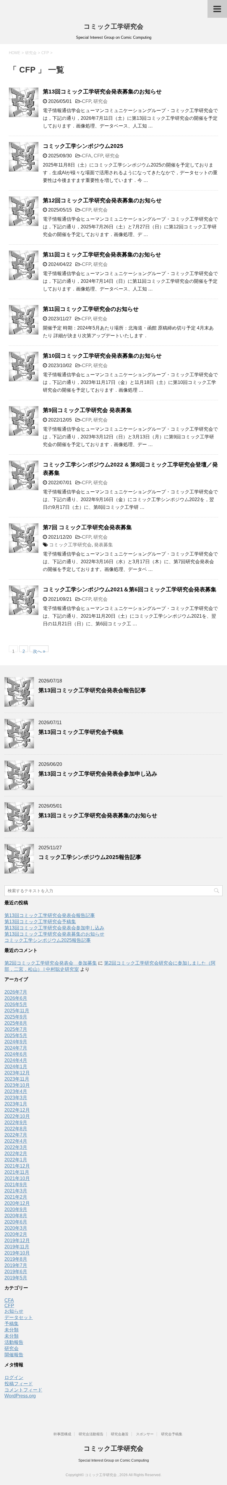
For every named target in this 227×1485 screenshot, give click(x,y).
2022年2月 (15, 1153)
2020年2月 (15, 1234)
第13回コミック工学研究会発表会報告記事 (92, 690)
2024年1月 (15, 1066)
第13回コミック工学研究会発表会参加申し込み (97, 774)
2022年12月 (17, 1110)
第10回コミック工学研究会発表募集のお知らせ (102, 356)
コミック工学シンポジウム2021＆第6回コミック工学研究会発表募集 (129, 589)
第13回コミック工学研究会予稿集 (81, 732)
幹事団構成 (62, 1434)
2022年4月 (15, 1141)
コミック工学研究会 (113, 26)
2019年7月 (15, 1265)
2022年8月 (15, 1128)
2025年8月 (15, 1023)
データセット (18, 1317)
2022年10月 (17, 1116)
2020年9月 (15, 1209)
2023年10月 (17, 1085)
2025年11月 (16, 1010)
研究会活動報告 (91, 1434)
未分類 (11, 1329)
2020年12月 (17, 1203)
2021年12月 (17, 1165)
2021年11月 (16, 1172)
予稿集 (11, 1323)
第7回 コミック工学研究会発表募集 (87, 527)
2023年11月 (16, 1079)
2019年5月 (15, 1277)
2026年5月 (15, 1004)
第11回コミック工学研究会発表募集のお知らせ (102, 254)
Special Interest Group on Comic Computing (113, 1460)
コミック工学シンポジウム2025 (83, 146)
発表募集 (103, 544)
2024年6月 (15, 1054)
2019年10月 (17, 1252)
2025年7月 (15, 1029)
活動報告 (13, 1342)
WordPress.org (20, 1395)
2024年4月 (15, 1060)
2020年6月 (15, 1221)
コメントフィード (23, 1389)
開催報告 (13, 1354)
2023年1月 (15, 1103)
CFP (86, 101)
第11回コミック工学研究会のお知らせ (91, 309)
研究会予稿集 (171, 1434)
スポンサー (145, 1434)
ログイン (13, 1377)
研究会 (100, 101)
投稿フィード (18, 1383)
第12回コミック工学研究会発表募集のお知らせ (102, 200)
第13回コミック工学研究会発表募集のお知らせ (102, 91)
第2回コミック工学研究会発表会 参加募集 (50, 963)
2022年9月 (15, 1122)
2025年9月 (15, 1016)
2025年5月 (15, 1035)
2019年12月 (17, 1240)
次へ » (39, 650)
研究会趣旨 (120, 1434)
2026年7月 (15, 992)
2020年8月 (15, 1215)
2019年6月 (15, 1271)
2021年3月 (15, 1190)
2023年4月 (15, 1091)
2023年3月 (15, 1097)
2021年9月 (15, 1184)
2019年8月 (15, 1259)
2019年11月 (16, 1246)
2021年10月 (17, 1178)
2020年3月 (15, 1228)
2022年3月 (15, 1147)
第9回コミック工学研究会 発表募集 (87, 410)
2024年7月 (15, 1047)
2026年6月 (15, 998)
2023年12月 (17, 1072)
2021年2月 (15, 1197)
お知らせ (13, 1311)
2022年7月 (15, 1134)
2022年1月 (15, 1159)
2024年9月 (15, 1041)
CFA (86, 155)
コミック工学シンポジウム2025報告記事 (89, 857)
